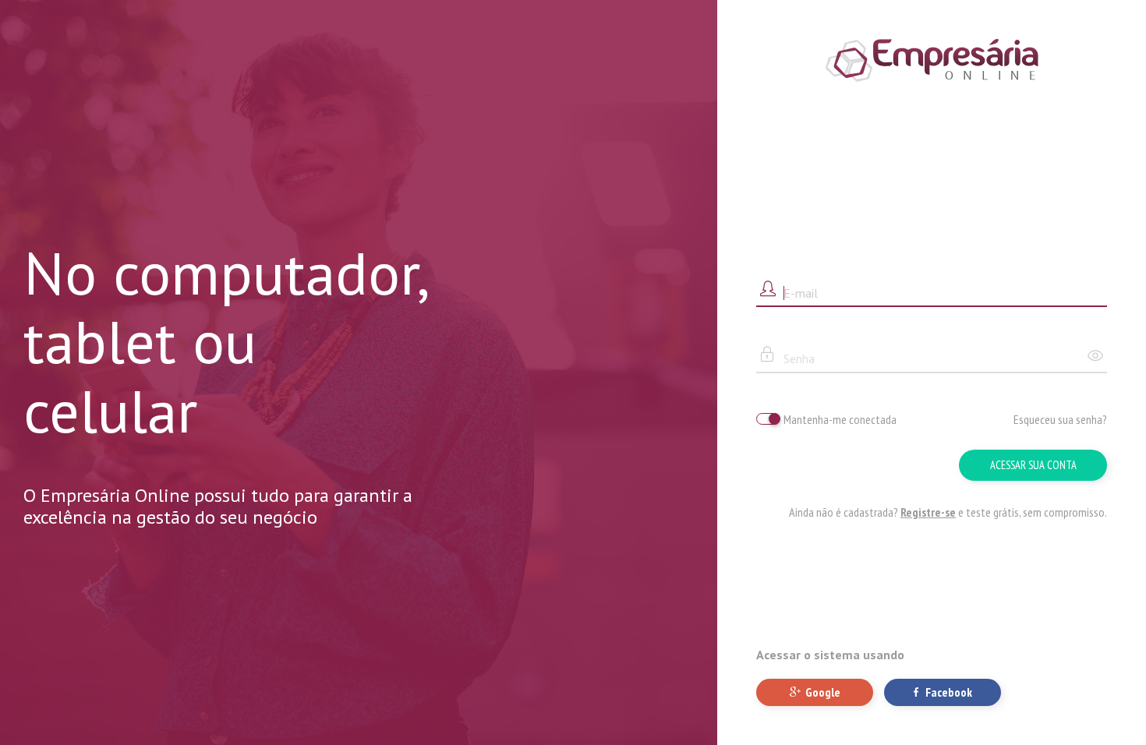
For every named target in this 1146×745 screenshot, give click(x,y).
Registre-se (928, 512)
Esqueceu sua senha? (1060, 419)
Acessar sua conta (1033, 464)
